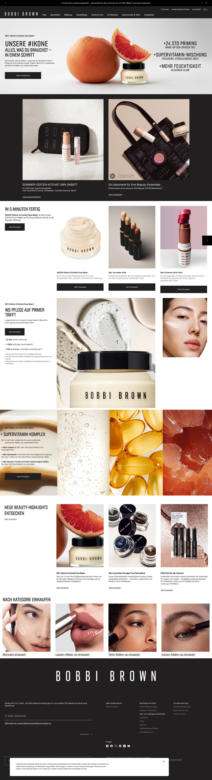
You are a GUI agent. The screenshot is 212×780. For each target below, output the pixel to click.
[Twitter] (116, 746)
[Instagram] (107, 746)
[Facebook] (111, 746)
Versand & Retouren (148, 710)
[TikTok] (124, 746)
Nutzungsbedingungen (174, 760)
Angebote (144, 717)
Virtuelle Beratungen (182, 706)
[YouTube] (128, 746)
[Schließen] (163, 761)
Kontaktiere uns (146, 732)
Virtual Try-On (179, 714)
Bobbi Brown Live (180, 710)
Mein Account (112, 706)
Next (207, 240)
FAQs (142, 721)
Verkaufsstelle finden (181, 9)
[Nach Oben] (204, 587)
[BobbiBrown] (21, 13)
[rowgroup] (106, 147)
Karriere (143, 725)
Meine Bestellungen (148, 706)
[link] (205, 9)
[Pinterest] (120, 746)
